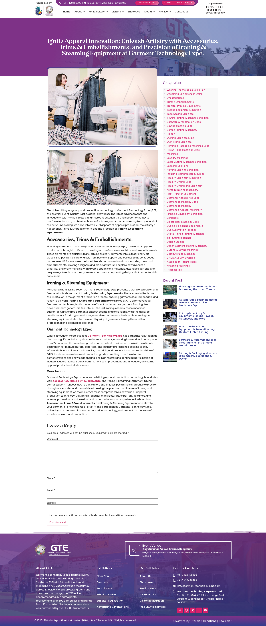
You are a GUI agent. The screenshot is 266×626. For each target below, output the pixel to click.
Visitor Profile (148, 594)
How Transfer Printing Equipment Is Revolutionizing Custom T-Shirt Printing (197, 329)
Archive (163, 11)
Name (51, 478)
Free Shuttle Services (153, 607)
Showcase (134, 11)
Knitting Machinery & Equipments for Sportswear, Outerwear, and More (196, 315)
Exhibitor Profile (106, 594)
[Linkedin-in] (199, 610)
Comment (53, 439)
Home (66, 11)
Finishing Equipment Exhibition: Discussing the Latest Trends (198, 288)
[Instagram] (186, 610)
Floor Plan (103, 576)
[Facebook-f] (180, 610)
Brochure (102, 582)
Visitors (116, 11)
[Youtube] (205, 610)
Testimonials (148, 588)
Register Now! (147, 2)
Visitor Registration (152, 600)
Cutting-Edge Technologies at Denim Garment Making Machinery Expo (198, 302)
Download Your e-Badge (178, 2)
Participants (104, 588)
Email (51, 490)
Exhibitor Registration (110, 600)
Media (148, 11)
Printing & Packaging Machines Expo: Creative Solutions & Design (198, 355)
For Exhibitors (97, 11)
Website (51, 503)
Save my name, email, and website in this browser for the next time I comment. (93, 515)
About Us (145, 576)
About (78, 11)
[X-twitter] (192, 610)
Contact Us (181, 11)
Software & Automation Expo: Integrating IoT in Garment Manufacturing (197, 342)
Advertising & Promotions (113, 607)
